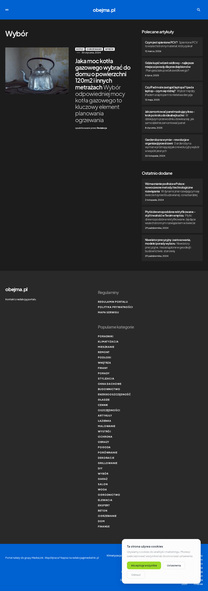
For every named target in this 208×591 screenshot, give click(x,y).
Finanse (104, 526)
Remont (104, 352)
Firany (103, 368)
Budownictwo (109, 389)
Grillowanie (107, 463)
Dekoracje (106, 457)
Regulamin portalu (113, 301)
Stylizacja (106, 378)
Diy (100, 468)
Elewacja (105, 500)
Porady (104, 373)
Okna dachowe (109, 383)
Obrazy (103, 442)
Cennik (103, 405)
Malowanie (106, 426)
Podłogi (104, 357)
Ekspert (104, 505)
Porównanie (107, 452)
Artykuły (105, 415)
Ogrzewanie (94, 49)
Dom (101, 521)
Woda (102, 489)
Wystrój (104, 431)
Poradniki (105, 336)
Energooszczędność (114, 394)
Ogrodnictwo (109, 494)
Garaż (103, 478)
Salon (103, 484)
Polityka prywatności (115, 307)
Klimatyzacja (108, 341)
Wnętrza (104, 362)
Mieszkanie (106, 346)
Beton (102, 510)
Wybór (109, 49)
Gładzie (104, 399)
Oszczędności (109, 410)
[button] (7, 10)
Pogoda (104, 447)
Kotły (79, 49)
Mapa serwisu (108, 312)
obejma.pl (104, 10)
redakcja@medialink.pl (85, 557)
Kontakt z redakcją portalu (20, 299)
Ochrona (105, 436)
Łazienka (104, 420)
